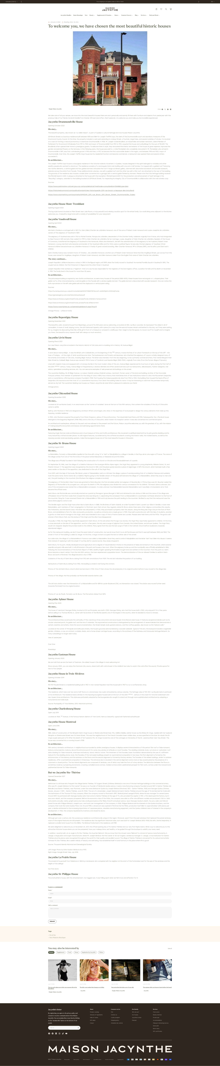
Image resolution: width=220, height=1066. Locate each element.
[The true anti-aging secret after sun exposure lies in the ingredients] (62, 970)
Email (50, 898)
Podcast (134, 1020)
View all (170, 948)
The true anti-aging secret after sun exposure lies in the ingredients (62, 988)
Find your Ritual (153, 15)
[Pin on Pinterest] (168, 109)
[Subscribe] (78, 1028)
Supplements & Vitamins (104, 15)
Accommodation (157, 1020)
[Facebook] (49, 1033)
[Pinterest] (53, 1033)
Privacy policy (67, 1059)
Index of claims (94, 1017)
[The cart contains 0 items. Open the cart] (171, 9)
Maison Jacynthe (56, 1059)
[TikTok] (63, 1033)
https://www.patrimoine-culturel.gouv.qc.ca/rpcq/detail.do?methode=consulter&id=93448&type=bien (88, 186)
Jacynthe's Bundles (66, 15)
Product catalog (94, 1012)
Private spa (156, 1017)
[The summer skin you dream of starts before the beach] (157, 970)
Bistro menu (156, 1028)
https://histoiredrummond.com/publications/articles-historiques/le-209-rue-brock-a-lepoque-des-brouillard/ (91, 190)
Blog (136, 15)
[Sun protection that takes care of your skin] (125, 970)
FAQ (112, 1012)
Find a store (156, 1012)
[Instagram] (59, 1033)
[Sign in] (156, 9)
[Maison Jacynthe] (110, 9)
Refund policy (76, 1059)
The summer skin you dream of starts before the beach (157, 987)
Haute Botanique (78, 15)
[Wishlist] (161, 9)
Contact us (114, 1014)
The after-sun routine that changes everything (92, 987)
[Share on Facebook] (163, 109)
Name (50, 890)
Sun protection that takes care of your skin (122, 987)
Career (92, 1023)
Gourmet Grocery (126, 15)
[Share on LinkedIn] (171, 109)
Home (116, 15)
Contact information (109, 1059)
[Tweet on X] (165, 109)
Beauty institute (157, 1014)
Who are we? (135, 1012)
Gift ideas (92, 1020)
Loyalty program (115, 1017)
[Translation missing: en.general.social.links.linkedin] (56, 1033)
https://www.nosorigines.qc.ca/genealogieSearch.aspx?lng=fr (72, 307)
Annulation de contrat (117, 1023)
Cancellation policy (97, 1059)
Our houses (135, 1014)
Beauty (92, 15)
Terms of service (86, 1059)
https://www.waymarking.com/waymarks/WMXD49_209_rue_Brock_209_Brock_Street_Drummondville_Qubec (91, 195)
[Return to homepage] (110, 1049)
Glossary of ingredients (96, 1014)
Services (143, 15)
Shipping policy (115, 1020)
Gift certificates (157, 1031)
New (86, 15)
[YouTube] (66, 1033)
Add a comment (53, 905)
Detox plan (156, 1025)
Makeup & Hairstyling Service (160, 1023)
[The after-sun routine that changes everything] (94, 970)
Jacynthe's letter (136, 1017)
